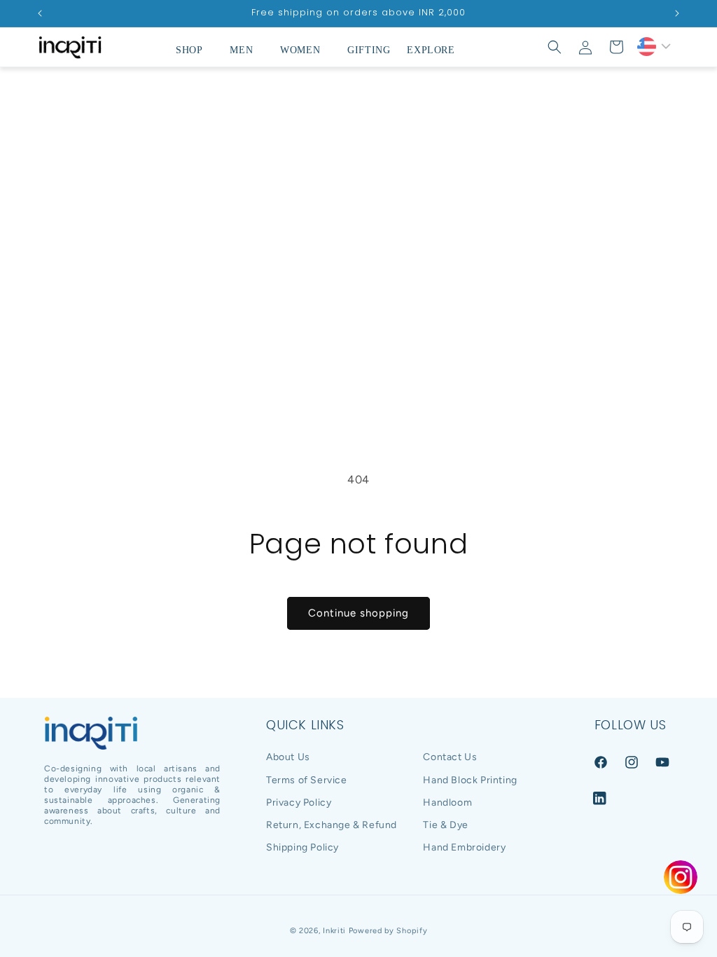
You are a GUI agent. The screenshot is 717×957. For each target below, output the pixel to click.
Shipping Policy (302, 847)
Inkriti (334, 930)
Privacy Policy (298, 802)
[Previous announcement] (40, 13)
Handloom (447, 802)
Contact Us (450, 757)
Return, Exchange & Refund (331, 825)
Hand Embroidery (464, 847)
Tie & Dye (445, 825)
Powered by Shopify (388, 930)
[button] (194, 50)
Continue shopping (358, 613)
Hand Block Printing (470, 780)
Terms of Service (306, 780)
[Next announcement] (677, 13)
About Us (288, 757)
